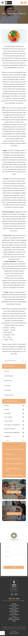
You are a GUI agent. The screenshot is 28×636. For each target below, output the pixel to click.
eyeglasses (7, 436)
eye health (7, 440)
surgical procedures (9, 428)
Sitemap (24, 629)
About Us (6, 371)
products (6, 405)
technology (7, 413)
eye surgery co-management (12, 425)
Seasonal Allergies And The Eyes (14, 475)
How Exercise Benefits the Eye (14, 459)
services (6, 409)
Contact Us (13, 513)
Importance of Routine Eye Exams (13, 469)
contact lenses (8, 421)
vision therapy (8, 417)
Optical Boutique (8, 376)
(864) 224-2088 (14, 599)
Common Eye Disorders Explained (15, 449)
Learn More (13, 492)
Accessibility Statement (7, 629)
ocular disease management (12, 432)
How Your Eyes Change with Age (14, 463)
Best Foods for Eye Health (13, 444)
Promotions (7, 385)
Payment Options (9, 395)
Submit (13, 567)
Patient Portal (8, 380)
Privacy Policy (17, 629)
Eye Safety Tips (10, 454)
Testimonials (7, 390)
